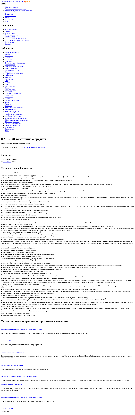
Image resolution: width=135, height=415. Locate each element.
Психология (9, 91)
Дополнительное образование (15, 63)
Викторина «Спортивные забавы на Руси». (11, 384)
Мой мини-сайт (10, 33)
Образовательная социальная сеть (16, 1)
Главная (7, 31)
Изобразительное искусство (14, 66)
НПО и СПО (9, 19)
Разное (7, 131)
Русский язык (9, 95)
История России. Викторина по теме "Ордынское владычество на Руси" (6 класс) (21, 329)
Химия (7, 102)
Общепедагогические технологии (16, 120)
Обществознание (10, 86)
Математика (9, 79)
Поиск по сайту (10, 37)
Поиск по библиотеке (12, 52)
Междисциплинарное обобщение (16, 118)
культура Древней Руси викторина (9, 340)
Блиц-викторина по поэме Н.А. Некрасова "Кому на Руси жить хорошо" (19, 376)
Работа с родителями (12, 122)
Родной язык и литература (14, 93)
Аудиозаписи (9, 127)
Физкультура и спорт (12, 100)
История (7, 72)
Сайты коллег (9, 42)
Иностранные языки (11, 68)
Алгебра (7, 54)
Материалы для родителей (14, 115)
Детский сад (9, 14)
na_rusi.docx (7, 162)
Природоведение (10, 90)
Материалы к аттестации (13, 116)
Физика (7, 98)
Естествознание (10, 65)
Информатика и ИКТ (12, 70)
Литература (9, 77)
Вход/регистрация (11, 29)
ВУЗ (6, 21)
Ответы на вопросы (11, 35)
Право (7, 88)
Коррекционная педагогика (14, 74)
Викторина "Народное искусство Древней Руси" (13, 352)
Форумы (7, 44)
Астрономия (9, 56)
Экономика (8, 106)
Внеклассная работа (11, 109)
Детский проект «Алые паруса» (15, 9)
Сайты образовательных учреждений (17, 40)
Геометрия (8, 61)
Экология (8, 104)
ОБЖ (6, 84)
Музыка (7, 82)
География (8, 59)
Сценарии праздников (12, 125)
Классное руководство (12, 111)
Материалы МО (10, 113)
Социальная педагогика (13, 123)
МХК (6, 81)
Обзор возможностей (12, 7)
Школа (7, 17)
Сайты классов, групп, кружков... (16, 38)
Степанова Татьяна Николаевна (35, 147)
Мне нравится (9, 408)
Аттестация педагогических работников (18, 10)
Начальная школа (10, 16)
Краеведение (9, 75)
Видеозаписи (9, 129)
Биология (8, 57)
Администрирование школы (14, 107)
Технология (9, 97)
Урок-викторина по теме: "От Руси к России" (12, 365)
